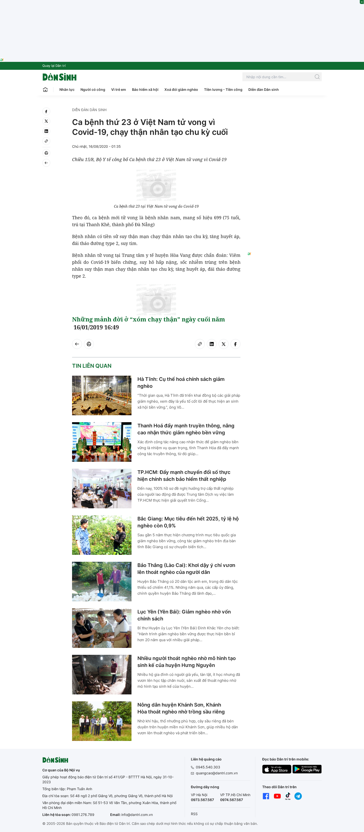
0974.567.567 (231, 800)
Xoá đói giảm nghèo (181, 89)
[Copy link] (46, 141)
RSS (194, 814)
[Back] (46, 163)
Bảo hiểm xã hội (145, 89)
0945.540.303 (208, 767)
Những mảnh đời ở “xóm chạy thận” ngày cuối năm (148, 319)
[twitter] (46, 121)
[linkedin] (46, 131)
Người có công (92, 89)
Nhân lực (67, 89)
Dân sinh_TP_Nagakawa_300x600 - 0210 (285, 113)
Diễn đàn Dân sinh (263, 89)
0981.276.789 (83, 814)
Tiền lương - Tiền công (223, 89)
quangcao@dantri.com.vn (217, 773)
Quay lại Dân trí (54, 66)
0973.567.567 (202, 800)
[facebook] (46, 111)
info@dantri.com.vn (137, 814)
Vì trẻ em (118, 89)
